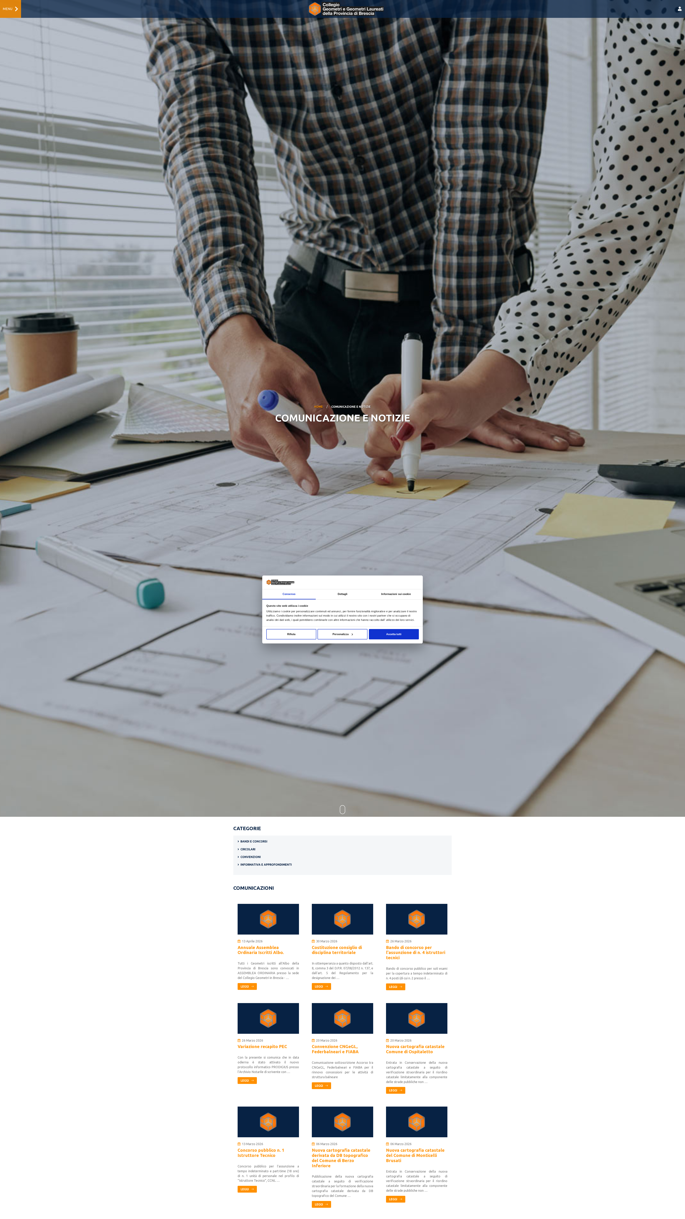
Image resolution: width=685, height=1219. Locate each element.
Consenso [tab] (289, 593)
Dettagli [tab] (342, 593)
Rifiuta (291, 634)
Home (318, 406)
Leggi (245, 986)
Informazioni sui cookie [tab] (396, 593)
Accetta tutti (393, 634)
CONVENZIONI (250, 857)
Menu (7, 9)
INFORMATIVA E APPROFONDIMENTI (266, 864)
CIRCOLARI (247, 849)
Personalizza (341, 634)
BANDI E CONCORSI (253, 841)
